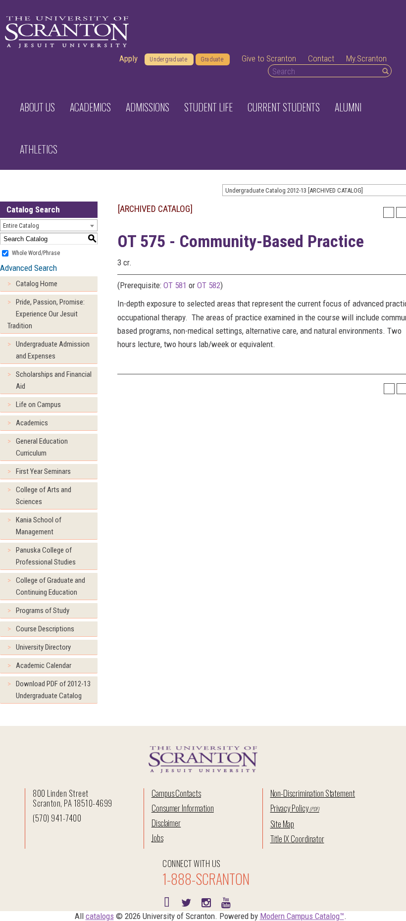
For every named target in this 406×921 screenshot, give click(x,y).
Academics (32, 422)
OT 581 (175, 285)
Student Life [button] (208, 107)
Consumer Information (183, 808)
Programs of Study (42, 610)
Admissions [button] (147, 107)
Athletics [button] (38, 149)
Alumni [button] (348, 107)
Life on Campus (38, 404)
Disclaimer (166, 823)
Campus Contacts (176, 793)
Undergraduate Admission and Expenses (53, 350)
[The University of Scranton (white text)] (67, 32)
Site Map (282, 824)
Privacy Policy (289, 808)
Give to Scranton (269, 58)
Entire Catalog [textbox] (21, 225)
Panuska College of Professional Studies (46, 556)
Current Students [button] (284, 107)
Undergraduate (168, 59)
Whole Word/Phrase (36, 253)
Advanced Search (28, 268)
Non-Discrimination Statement (312, 793)
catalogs (100, 916)
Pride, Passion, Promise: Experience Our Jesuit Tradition (46, 314)
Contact (321, 58)
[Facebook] (166, 902)
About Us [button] (37, 107)
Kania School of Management (38, 525)
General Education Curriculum (42, 447)
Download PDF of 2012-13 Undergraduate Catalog (53, 689)
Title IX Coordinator (297, 838)
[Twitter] (186, 902)
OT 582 (208, 285)
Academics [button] (90, 107)
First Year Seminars (43, 471)
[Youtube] (226, 902)
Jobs (157, 837)
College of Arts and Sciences (43, 495)
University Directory (43, 647)
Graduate (212, 59)
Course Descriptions (45, 628)
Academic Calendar (43, 665)
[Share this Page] (388, 212)
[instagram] (206, 902)
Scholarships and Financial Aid (54, 380)
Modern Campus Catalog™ (302, 916)
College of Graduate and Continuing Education (50, 586)
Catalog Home (36, 283)
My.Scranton (366, 58)
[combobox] (49, 225)
